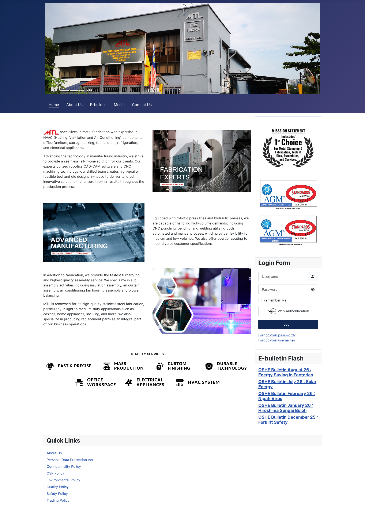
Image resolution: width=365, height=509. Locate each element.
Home (54, 104)
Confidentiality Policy (64, 466)
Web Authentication (293, 311)
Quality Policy (58, 487)
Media (119, 104)
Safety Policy (57, 493)
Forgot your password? (277, 335)
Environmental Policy (63, 480)
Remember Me (274, 300)
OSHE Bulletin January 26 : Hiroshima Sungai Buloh (285, 408)
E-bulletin (98, 104)
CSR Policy (55, 473)
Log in (288, 324)
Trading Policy (58, 500)
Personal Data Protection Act (70, 460)
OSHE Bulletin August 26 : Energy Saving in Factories (285, 372)
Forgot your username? (276, 340)
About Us (74, 104)
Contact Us (142, 104)
